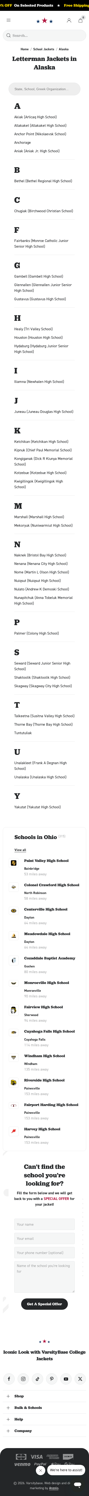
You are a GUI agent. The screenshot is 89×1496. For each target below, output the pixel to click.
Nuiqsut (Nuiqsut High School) (37, 580)
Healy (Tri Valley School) (33, 328)
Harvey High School (42, 1129)
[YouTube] (66, 1379)
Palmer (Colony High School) (36, 633)
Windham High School (44, 1055)
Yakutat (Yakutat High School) (37, 807)
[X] (80, 1379)
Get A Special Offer (44, 1303)
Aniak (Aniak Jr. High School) (37, 150)
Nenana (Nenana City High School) (41, 563)
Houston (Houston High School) (38, 337)
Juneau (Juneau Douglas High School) (43, 411)
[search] (8, 35)
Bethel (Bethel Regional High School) (43, 180)
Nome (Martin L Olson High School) (41, 572)
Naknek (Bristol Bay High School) (40, 555)
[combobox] (44, 89)
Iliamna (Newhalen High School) (39, 381)
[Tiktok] (37, 1379)
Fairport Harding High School (51, 1104)
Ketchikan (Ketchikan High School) (41, 441)
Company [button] (23, 1430)
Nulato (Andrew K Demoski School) (41, 589)
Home (25, 49)
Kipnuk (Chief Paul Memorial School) (43, 450)
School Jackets (43, 49)
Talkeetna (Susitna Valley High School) (44, 715)
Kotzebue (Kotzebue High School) (40, 472)
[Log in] (69, 20)
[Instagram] (23, 1379)
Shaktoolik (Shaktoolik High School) (42, 677)
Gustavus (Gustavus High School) (40, 299)
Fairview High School (43, 1006)
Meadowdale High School (47, 933)
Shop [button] (19, 1396)
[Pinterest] (51, 1379)
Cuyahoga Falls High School (49, 1031)
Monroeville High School (46, 982)
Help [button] (18, 1419)
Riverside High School (44, 1080)
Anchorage (22, 142)
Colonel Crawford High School (51, 884)
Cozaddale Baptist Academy (49, 958)
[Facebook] (9, 1379)
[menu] (8, 20)
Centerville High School (45, 909)
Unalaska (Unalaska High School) (40, 777)
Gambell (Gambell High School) (38, 276)
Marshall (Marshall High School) (39, 516)
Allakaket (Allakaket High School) (40, 125)
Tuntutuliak (23, 732)
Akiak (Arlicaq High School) (35, 116)
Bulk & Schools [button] (28, 1407)
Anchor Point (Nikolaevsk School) (40, 133)
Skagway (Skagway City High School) (43, 685)
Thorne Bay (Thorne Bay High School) (43, 724)
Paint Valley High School (46, 860)
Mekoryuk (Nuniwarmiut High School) (43, 525)
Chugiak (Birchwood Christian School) (43, 210)
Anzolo (53, 1488)
